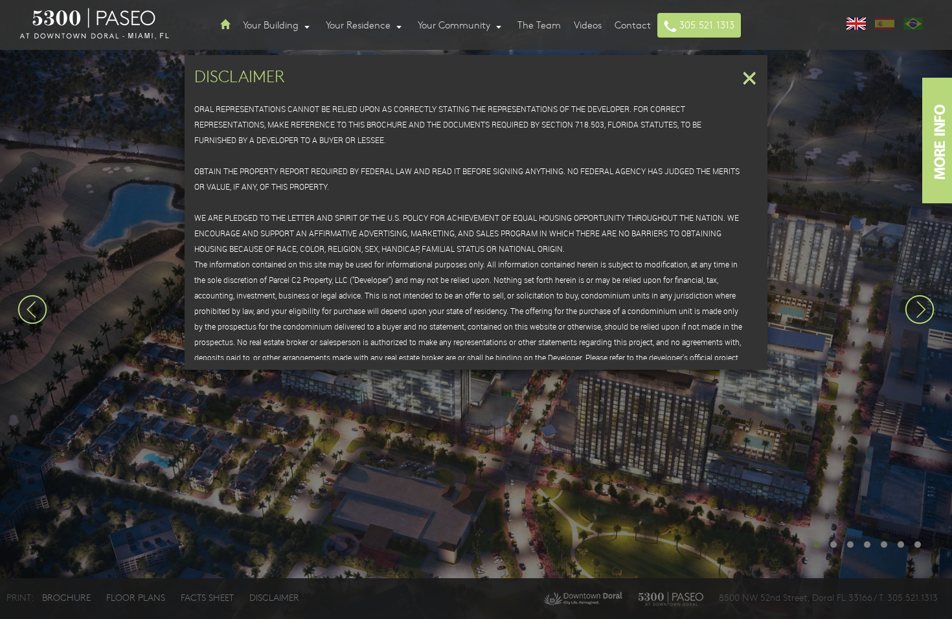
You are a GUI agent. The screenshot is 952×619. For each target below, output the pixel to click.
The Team (539, 24)
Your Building (272, 24)
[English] (856, 22)
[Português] (913, 22)
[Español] (884, 22)
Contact (633, 24)
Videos (588, 24)
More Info (937, 140)
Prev (32, 309)
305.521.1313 (705, 24)
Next (919, 309)
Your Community (455, 24)
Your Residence (359, 24)
